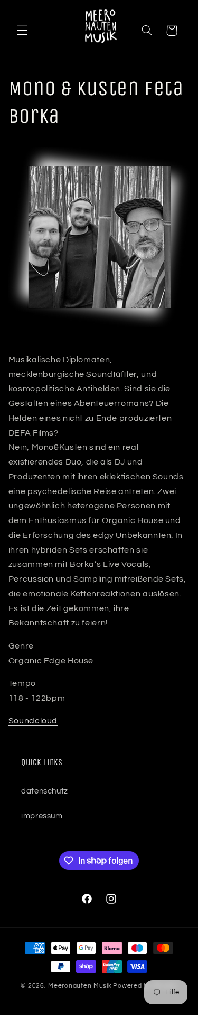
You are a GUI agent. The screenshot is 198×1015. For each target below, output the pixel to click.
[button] (22, 30)
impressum (42, 816)
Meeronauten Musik (80, 986)
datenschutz (44, 791)
